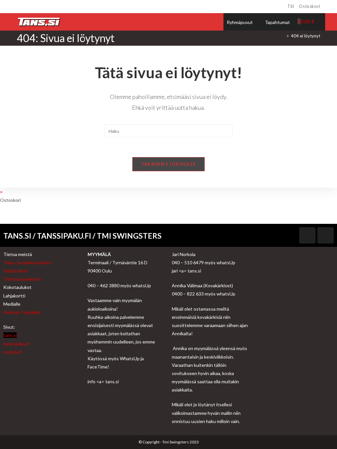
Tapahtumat (277, 22)
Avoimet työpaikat (22, 312)
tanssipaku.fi (16, 343)
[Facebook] (19, 6)
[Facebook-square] (307, 235)
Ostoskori (309, 6)
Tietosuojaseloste (22, 279)
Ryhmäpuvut (240, 22)
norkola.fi (12, 352)
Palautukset (15, 270)
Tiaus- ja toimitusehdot (27, 262)
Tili (290, 6)
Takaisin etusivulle (168, 164)
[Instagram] (26, 6)
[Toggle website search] (322, 21)
